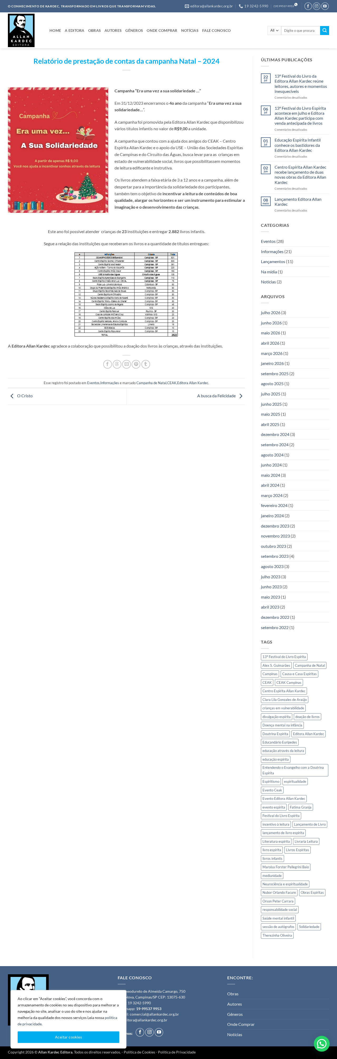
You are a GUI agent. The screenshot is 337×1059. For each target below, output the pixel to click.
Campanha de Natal (151, 383)
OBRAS (94, 30)
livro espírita (271, 850)
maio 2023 (270, 596)
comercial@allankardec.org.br (154, 1014)
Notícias (268, 281)
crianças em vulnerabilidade (283, 708)
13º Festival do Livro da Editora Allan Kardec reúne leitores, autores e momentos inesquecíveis (301, 83)
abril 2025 (270, 424)
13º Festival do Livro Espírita (284, 657)
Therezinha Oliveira (277, 935)
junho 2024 (271, 464)
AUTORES (113, 30)
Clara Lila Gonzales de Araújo (284, 699)
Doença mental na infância (282, 725)
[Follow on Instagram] (316, 6)
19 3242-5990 (139, 1003)
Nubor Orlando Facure (279, 892)
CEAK (171, 383)
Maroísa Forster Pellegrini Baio (285, 867)
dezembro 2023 (275, 525)
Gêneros (235, 1014)
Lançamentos (273, 261)
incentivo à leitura (275, 824)
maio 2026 (270, 332)
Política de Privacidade (177, 1052)
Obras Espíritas (312, 892)
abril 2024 (270, 485)
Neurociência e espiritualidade (285, 884)
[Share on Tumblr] (145, 364)
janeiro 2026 (272, 363)
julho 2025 (270, 393)
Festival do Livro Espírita (281, 816)
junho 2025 (271, 403)
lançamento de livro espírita (283, 833)
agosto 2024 (272, 454)
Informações (109, 383)
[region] (68, 1019)
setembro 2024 (275, 444)
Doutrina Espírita (275, 734)
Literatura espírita (276, 841)
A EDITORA (75, 30)
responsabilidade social (279, 909)
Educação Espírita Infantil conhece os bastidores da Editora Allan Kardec (298, 144)
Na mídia (269, 271)
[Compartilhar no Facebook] (107, 364)
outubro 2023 (273, 546)
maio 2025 (270, 413)
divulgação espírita (276, 717)
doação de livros (307, 717)
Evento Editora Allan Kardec (283, 798)
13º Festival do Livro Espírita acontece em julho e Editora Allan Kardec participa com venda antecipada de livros (300, 116)
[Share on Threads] (117, 364)
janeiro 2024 (272, 515)
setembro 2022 (275, 627)
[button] (322, 1044)
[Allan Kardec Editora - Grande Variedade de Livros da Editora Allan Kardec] (25, 30)
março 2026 (272, 353)
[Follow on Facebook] (308, 6)
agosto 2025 (272, 383)
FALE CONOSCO (216, 30)
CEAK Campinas (288, 682)
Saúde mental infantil (278, 918)
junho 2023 (271, 586)
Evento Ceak (272, 790)
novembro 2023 (275, 535)
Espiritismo (270, 781)
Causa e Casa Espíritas (299, 674)
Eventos (93, 383)
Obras (233, 993)
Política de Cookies (139, 1052)
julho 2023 (270, 576)
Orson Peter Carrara (278, 901)
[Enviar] (324, 30)
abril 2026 (270, 342)
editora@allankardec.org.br (145, 1020)
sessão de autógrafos (278, 927)
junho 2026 (271, 322)
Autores (234, 1003)
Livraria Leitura (306, 841)
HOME (55, 30)
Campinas (269, 674)
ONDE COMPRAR (162, 30)
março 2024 (272, 495)
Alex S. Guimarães (276, 665)
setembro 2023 (275, 556)
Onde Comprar (241, 1024)
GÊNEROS (134, 30)
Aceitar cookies (68, 1037)
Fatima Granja (300, 807)
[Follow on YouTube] (325, 6)
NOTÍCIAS (190, 30)
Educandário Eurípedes (279, 742)
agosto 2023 (272, 566)
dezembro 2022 (275, 617)
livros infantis (272, 858)
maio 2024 (270, 475)
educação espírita (275, 759)
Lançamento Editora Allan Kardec (298, 202)
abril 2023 (270, 606)
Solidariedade (309, 927)
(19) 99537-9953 (284, 6)
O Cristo (24, 395)
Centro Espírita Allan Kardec (283, 691)
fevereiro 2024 (274, 505)
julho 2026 (270, 312)
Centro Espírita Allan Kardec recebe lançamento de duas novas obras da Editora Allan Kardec (300, 174)
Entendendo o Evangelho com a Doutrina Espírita (293, 770)
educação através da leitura (283, 751)
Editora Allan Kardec (192, 383)
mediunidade (272, 876)
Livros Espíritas (297, 850)
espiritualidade (295, 781)
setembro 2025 (275, 373)
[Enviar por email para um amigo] (126, 364)
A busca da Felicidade (216, 395)
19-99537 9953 (148, 1009)
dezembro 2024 (275, 434)
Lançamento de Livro (310, 824)
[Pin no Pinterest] (136, 364)
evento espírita (273, 807)
